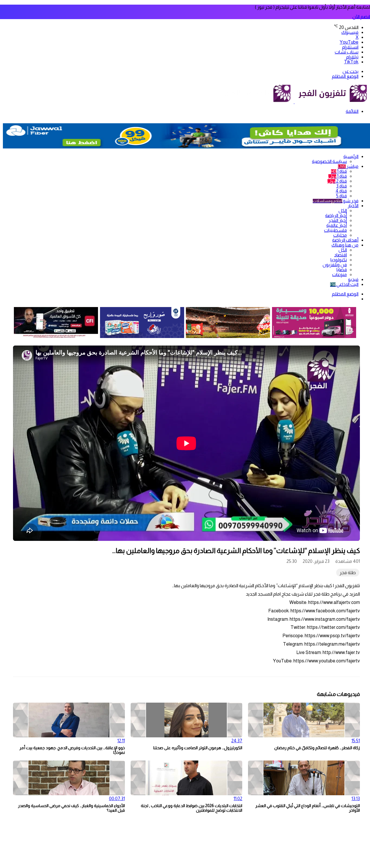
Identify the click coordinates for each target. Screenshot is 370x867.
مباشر (348, 166)
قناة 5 (341, 195)
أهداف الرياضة (345, 240)
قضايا (341, 269)
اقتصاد (340, 254)
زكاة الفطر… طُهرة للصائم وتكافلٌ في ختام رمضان (317, 747)
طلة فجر (348, 572)
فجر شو (335, 200)
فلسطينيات (335, 230)
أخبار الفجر (338, 220)
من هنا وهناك (345, 245)
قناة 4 (341, 190)
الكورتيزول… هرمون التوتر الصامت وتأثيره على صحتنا (197, 747)
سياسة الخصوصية (329, 161)
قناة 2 (337, 181)
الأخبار (353, 205)
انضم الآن (361, 16)
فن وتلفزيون (335, 264)
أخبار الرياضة (336, 215)
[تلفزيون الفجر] (294, 101)
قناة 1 (339, 171)
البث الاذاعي (344, 284)
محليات (340, 235)
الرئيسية (350, 156)
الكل (342, 210)
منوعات (339, 274)
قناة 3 (341, 185)
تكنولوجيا (338, 259)
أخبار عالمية (336, 225)
